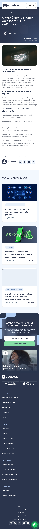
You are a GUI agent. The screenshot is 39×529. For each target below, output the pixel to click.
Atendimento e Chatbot (10, 397)
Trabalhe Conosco (8, 448)
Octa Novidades (7, 443)
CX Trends (5, 491)
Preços (4, 417)
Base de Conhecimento (10, 479)
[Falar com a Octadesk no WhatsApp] (35, 525)
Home (4, 12)
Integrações (6, 412)
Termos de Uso (19, 512)
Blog (10, 12)
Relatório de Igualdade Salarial (19, 516)
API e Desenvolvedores (9, 474)
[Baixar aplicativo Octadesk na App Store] (28, 383)
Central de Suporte (8, 402)
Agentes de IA (6, 407)
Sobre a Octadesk (8, 453)
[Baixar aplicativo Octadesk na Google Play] (10, 383)
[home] (11, 5)
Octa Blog (5, 429)
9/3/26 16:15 (34, 40)
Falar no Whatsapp (19, 344)
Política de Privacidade (19, 519)
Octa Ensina (6, 433)
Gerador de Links (7, 465)
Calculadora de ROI (8, 469)
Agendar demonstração (19, 338)
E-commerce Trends (9, 496)
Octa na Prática (7, 438)
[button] (31, 5)
